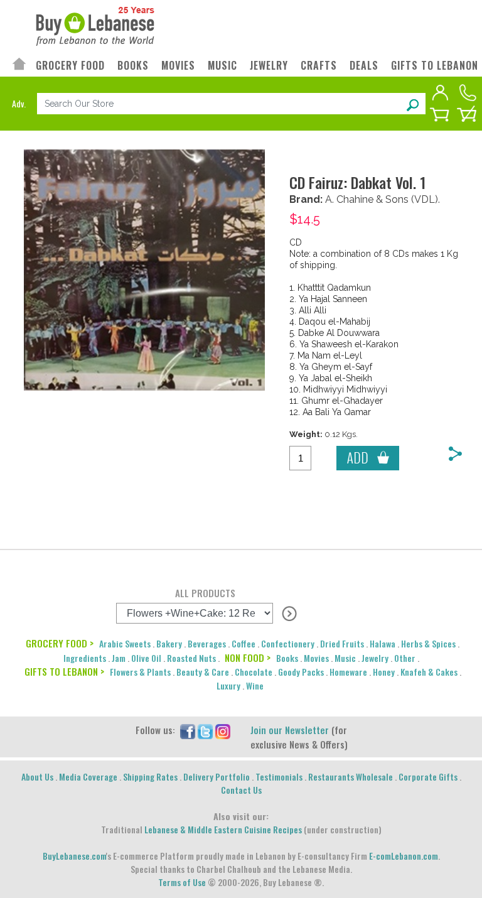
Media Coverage (88, 776)
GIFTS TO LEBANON (434, 65)
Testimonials (279, 776)
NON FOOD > (247, 657)
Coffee (243, 643)
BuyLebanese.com (74, 855)
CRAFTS (319, 65)
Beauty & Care (202, 671)
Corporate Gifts (428, 776)
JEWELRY (269, 65)
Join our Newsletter (289, 730)
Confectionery (287, 643)
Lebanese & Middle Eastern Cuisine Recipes (223, 829)
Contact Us (241, 789)
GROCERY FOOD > (60, 643)
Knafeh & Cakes (429, 671)
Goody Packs (301, 671)
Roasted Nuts (191, 657)
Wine (255, 685)
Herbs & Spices (428, 643)
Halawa (382, 643)
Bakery (169, 643)
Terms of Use (182, 882)
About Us (37, 776)
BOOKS (133, 65)
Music (345, 657)
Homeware (348, 671)
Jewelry (375, 657)
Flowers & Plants (140, 671)
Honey (384, 671)
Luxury (228, 685)
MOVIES (178, 65)
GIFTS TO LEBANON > (64, 671)
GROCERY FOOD (70, 65)
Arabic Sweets (125, 643)
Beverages (207, 643)
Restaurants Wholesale (350, 776)
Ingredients (84, 657)
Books (287, 657)
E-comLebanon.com (403, 855)
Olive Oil (146, 657)
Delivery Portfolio (216, 776)
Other (404, 657)
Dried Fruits (342, 643)
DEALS (364, 65)
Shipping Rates (150, 776)
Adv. (19, 103)
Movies (316, 657)
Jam (119, 657)
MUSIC (222, 65)
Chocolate (253, 671)
